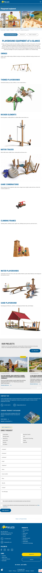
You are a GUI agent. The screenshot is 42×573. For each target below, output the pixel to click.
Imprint (10, 570)
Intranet (32, 570)
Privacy (14, 570)
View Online (4, 419)
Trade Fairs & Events (6, 559)
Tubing (24, 440)
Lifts (24, 436)
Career (31, 559)
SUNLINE (25, 442)
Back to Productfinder (21, 518)
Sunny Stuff (5, 440)
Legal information (20, 570)
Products (31, 554)
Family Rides (5, 434)
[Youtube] (8, 549)
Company (4, 555)
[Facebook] (1, 549)
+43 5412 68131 (7, 405)
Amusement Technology (28, 438)
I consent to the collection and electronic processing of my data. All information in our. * (21, 506)
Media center (4, 557)
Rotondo (4, 442)
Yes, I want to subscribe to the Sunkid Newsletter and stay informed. (17, 501)
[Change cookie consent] (2, 569)
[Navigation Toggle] (40, 1)
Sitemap (27, 570)
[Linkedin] (12, 549)
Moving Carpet (6, 436)
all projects (35, 350)
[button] (2, 19)
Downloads (4, 560)
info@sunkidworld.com (21, 405)
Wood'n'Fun (5, 438)
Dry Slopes (5, 444)
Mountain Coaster (26, 434)
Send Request (5, 510)
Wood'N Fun (25, 539)
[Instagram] (5, 549)
